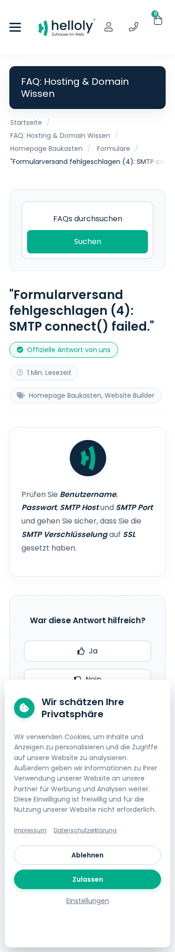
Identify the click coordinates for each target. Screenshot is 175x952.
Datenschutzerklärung (85, 830)
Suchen (87, 241)
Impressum (30, 830)
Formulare (113, 148)
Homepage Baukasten (46, 148)
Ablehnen (87, 855)
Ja (93, 651)
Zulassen (87, 879)
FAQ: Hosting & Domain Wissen (60, 135)
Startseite (26, 122)
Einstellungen (87, 900)
